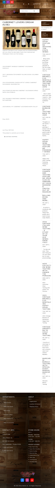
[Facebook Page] (4, 2)
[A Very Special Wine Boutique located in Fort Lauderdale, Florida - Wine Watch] (8, 12)
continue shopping (11, 136)
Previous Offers (8, 414)
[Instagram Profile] (8, 2)
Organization (33, 401)
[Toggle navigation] (50, 18)
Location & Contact (35, 404)
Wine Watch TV (8, 418)
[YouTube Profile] (12, 2)
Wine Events (7, 402)
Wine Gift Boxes (8, 406)
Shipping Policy (34, 406)
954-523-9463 (9, 5)
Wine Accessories (9, 422)
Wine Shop (7, 410)
